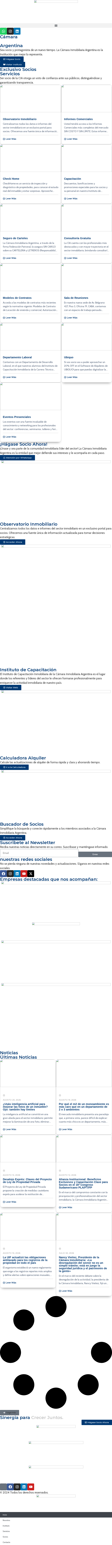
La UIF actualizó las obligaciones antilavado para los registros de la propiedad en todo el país (25, 1260)
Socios (5, 1537)
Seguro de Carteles (15, 238)
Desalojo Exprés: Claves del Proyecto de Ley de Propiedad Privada (27, 1181)
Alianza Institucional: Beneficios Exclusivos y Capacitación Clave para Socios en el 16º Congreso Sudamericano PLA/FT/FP (83, 1183)
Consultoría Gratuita (77, 238)
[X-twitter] (30, 873)
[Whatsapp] (3, 31)
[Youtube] (23, 873)
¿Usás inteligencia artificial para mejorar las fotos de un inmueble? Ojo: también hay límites (25, 1106)
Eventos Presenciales (17, 416)
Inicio (5, 1515)
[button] (56, 25)
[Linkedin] (17, 31)
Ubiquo (68, 357)
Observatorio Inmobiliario (19, 119)
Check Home (11, 178)
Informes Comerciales (78, 119)
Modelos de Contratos (17, 297)
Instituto (6, 1526)
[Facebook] (3, 873)
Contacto (6, 1542)
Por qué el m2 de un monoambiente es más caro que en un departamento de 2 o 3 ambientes (84, 1106)
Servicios (6, 1531)
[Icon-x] (3, 1486)
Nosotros (6, 1520)
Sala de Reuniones (76, 297)
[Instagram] (10, 31)
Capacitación (72, 178)
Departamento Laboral (17, 357)
